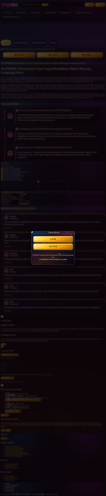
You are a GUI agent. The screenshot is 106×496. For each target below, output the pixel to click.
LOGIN (53, 239)
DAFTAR (53, 246)
